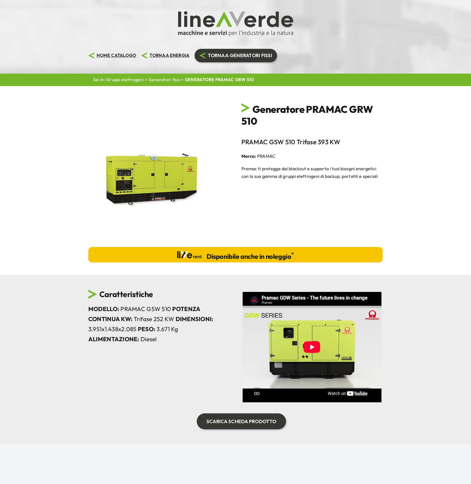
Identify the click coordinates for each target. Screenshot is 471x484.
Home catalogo (116, 55)
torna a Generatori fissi (240, 55)
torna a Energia (169, 55)
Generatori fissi (164, 79)
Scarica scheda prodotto (241, 421)
